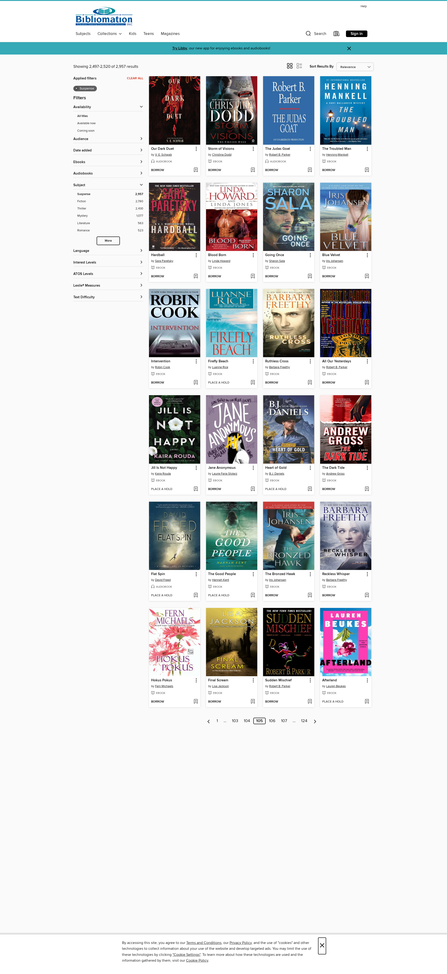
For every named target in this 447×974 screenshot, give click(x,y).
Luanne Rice (220, 367)
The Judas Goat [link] (277, 149)
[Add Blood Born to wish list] (253, 277)
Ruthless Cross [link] (276, 361)
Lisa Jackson (220, 686)
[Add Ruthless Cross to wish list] (310, 383)
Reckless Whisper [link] (336, 574)
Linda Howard (221, 261)
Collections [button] (108, 33)
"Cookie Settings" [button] (186, 954)
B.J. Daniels (276, 474)
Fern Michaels (164, 686)
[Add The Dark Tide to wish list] (367, 489)
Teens (148, 33)
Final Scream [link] (218, 680)
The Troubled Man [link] (336, 149)
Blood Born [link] (217, 255)
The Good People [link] (222, 574)
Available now (86, 123)
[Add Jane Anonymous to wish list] (253, 489)
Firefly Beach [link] (218, 361)
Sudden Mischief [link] (278, 680)
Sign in (357, 33)
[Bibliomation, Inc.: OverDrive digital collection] (104, 16)
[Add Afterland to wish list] (367, 702)
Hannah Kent (220, 580)
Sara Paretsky (164, 261)
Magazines (170, 33)
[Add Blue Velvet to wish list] (367, 277)
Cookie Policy (197, 960)
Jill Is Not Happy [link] (164, 468)
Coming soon (86, 131)
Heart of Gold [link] (276, 468)
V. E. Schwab (163, 155)
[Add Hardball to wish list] (196, 277)
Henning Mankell (337, 155)
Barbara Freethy (279, 367)
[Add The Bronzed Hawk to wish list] (310, 596)
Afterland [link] (329, 680)
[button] (315, 34)
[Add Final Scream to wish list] (253, 702)
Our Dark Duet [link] (162, 149)
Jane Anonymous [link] (222, 468)
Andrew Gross (335, 474)
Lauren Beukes (336, 686)
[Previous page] (208, 721)
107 (284, 721)
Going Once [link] (274, 255)
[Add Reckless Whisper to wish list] (367, 596)
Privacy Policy (241, 942)
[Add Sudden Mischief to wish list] (310, 702)
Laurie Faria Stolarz (224, 474)
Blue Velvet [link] (331, 255)
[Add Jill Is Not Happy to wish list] (196, 489)
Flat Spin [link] (158, 574)
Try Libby (179, 48)
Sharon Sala (277, 261)
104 (247, 721)
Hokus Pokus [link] (161, 680)
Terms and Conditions (203, 942)
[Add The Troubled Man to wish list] (367, 170)
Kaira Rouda (163, 474)
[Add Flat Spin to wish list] (196, 596)
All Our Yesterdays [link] (336, 361)
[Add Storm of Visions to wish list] (253, 170)
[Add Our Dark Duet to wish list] (196, 170)
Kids (132, 33)
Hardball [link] (158, 255)
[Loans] (337, 34)
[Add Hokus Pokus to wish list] (196, 702)
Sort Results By (322, 66)
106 (272, 721)
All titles (82, 116)
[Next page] (315, 721)
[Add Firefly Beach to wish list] (253, 383)
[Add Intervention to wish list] (196, 383)
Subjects (83, 33)
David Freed (163, 580)
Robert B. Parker (279, 155)
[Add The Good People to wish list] (253, 596)
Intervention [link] (160, 361)
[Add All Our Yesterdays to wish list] (367, 383)
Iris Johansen (334, 261)
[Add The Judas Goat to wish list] (310, 170)
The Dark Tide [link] (333, 468)
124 (304, 721)
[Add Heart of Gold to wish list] (310, 489)
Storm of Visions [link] (221, 149)
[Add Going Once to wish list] (310, 277)
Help (364, 6)
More (108, 241)
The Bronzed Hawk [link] (280, 574)
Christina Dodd (221, 155)
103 (235, 721)
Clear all (135, 78)
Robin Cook (162, 367)
